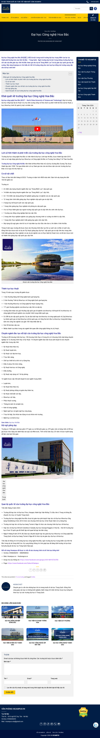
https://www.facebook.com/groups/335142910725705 (39, 560)
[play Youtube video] (37, 129)
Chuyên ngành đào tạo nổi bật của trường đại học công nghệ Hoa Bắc (28, 86)
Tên (5, 678)
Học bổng (24, 17)
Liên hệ (48, 732)
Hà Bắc (33, 577)
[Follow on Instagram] (44, 724)
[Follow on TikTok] (48, 724)
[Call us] (55, 724)
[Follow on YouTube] (58, 724)
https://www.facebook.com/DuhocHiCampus (23, 563)
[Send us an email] (51, 724)
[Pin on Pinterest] (41, 570)
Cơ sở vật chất (10, 82)
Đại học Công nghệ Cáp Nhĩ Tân (87, 89)
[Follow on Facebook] (95, 8)
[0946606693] (88, 2)
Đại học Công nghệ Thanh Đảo (86, 96)
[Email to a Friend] (37, 570)
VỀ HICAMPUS (15, 17)
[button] (69, 74)
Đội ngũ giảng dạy (11, 88)
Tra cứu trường (70, 17)
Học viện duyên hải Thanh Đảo (86, 83)
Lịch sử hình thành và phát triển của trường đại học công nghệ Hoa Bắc (29, 79)
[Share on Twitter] (34, 570)
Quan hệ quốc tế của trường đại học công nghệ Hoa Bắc (24, 91)
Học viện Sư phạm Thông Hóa (86, 73)
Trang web (54, 678)
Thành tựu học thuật (12, 84)
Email (29, 678)
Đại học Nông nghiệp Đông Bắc (87, 67)
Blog (79, 17)
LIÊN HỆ (85, 17)
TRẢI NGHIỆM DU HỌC (54, 17)
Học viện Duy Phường (85, 78)
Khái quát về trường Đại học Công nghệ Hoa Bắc (19, 77)
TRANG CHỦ (5, 17)
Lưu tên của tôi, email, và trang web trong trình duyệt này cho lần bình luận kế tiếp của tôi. (36, 688)
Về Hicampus (40, 732)
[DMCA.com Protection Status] (83, 712)
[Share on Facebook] (30, 570)
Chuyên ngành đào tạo (38, 17)
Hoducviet (58, 41)
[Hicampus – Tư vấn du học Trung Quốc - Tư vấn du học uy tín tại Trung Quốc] (5, 8)
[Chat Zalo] (96, 725)
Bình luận (7, 661)
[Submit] (91, 8)
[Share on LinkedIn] (44, 570)
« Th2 (80, 132)
